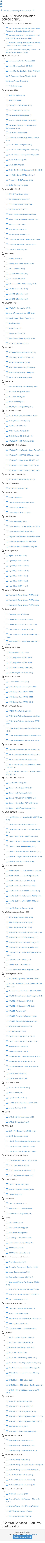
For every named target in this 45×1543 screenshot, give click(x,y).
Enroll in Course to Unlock (22, 1537)
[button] (1, 2)
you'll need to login (31, 1534)
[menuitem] (1, 5)
